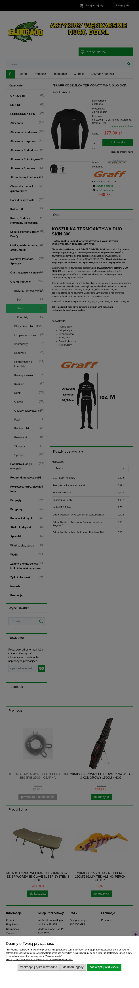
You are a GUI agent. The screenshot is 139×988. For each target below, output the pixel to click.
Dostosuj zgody (73, 967)
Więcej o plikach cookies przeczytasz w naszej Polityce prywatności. (39, 959)
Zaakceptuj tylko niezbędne (38, 967)
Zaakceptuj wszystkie (104, 967)
